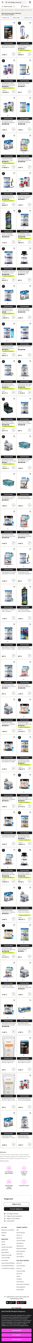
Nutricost (24, 1158)
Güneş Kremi (20, 1282)
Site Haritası (4, 1260)
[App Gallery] (21, 1302)
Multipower (3, 1158)
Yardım (3, 1244)
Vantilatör (19, 1279)
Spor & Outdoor (9, 10)
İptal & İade (4, 1250)
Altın (17, 1230)
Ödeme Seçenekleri (6, 1247)
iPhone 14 (19, 1235)
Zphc (8, 1154)
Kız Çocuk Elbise (20, 1266)
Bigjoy (17, 1154)
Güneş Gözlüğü (20, 1271)
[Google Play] (11, 1302)
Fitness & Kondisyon (20, 10)
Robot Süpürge (20, 1232)
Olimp (28, 1156)
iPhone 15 (19, 1263)
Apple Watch (19, 1246)
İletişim (3, 1235)
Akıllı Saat (19, 1238)
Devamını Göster (4, 1161)
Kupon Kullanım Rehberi (8, 1263)
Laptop (18, 1276)
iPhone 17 (19, 1268)
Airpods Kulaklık (20, 1240)
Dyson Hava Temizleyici (22, 1284)
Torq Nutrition (18, 1158)
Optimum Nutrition (24, 1154)
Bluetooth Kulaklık (21, 1248)
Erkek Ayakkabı (20, 1251)
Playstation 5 (20, 1243)
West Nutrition (10, 1158)
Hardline (13, 1154)
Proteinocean (3, 1154)
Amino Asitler (16, 18)
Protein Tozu (5, 18)
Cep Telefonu (20, 1256)
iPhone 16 (19, 1274)
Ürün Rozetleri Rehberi (7, 1266)
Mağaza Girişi (16, 1204)
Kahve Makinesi (20, 1287)
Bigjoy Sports (14, 1156)
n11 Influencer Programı (8, 1268)
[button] (7, 40)
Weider (2, 1156)
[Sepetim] (30, 2)
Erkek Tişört (19, 1254)
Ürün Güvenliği (5, 1257)
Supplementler (22, 1156)
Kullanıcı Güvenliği (6, 1255)
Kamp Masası (20, 1289)
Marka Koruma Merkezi (7, 1230)
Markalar (3, 1232)
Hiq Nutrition (7, 1156)
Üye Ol (3, 1242)
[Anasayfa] (2, 10)
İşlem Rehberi (5, 1252)
